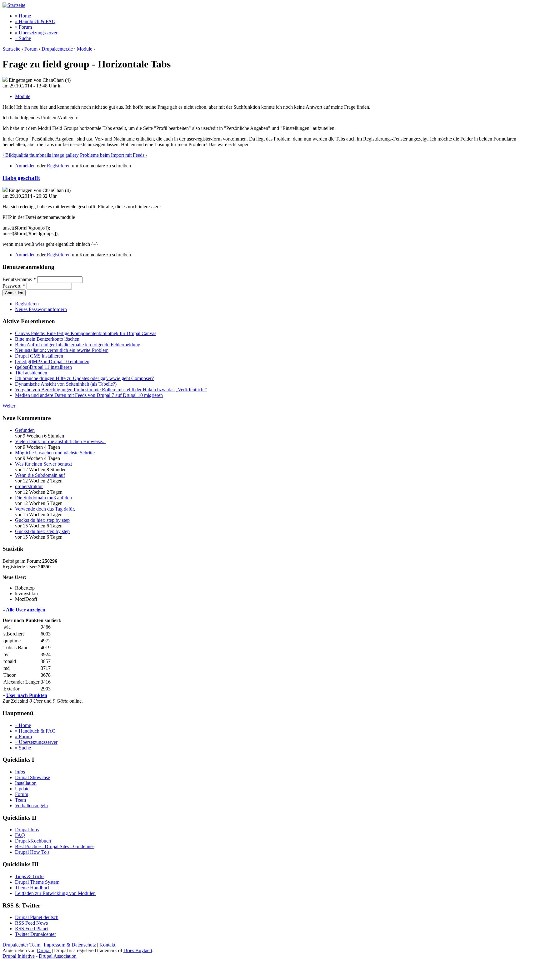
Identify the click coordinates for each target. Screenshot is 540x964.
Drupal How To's (32, 852)
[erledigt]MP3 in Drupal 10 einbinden (52, 361)
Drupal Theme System (37, 882)
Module (84, 49)
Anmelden (25, 165)
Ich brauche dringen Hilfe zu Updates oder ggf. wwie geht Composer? (84, 378)
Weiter (8, 405)
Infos (20, 771)
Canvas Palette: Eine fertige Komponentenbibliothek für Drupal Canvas (85, 333)
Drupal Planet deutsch (36, 917)
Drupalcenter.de (57, 49)
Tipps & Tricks (29, 876)
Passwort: (13, 286)
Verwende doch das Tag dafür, (45, 509)
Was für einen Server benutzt (43, 464)
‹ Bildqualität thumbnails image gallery (40, 155)
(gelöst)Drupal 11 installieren (43, 367)
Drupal (44, 950)
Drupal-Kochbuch (33, 840)
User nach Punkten (26, 695)
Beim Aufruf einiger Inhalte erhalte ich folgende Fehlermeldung (77, 344)
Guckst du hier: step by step (42, 520)
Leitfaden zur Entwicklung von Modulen (55, 893)
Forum (31, 49)
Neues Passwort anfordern (41, 309)
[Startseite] (13, 5)
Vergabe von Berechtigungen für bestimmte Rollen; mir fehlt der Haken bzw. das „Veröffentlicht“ (111, 389)
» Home (23, 15)
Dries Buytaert (137, 950)
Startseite (11, 49)
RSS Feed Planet (31, 928)
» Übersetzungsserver (36, 32)
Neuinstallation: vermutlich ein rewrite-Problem (61, 350)
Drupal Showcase (32, 777)
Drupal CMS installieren (39, 355)
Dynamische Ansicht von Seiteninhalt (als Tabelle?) (66, 384)
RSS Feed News (31, 923)
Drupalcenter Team (21, 944)
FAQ (20, 835)
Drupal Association (58, 956)
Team (20, 800)
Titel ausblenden (31, 372)
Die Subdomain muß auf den (43, 497)
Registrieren (59, 165)
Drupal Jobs (27, 829)
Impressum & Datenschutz (70, 944)
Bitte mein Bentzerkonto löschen (47, 339)
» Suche (23, 38)
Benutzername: (19, 279)
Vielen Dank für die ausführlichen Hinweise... (60, 441)
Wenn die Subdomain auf (40, 475)
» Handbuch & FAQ (35, 21)
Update (22, 788)
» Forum (23, 27)
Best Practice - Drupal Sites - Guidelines (54, 846)
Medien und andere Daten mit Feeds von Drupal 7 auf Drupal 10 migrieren (89, 395)
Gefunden (25, 430)
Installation (26, 783)
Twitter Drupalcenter (35, 934)
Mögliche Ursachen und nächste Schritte (55, 452)
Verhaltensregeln (31, 805)
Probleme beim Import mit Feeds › (113, 155)
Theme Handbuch (33, 887)
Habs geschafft (21, 178)
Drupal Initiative (18, 956)
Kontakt (107, 944)
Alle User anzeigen (25, 609)
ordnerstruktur (29, 486)
